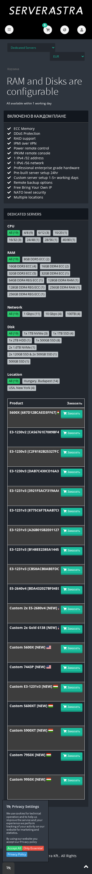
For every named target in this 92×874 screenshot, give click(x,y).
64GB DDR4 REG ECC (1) (26, 280)
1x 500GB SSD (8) (48, 340)
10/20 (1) (60, 233)
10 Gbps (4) (53, 314)
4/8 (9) (28, 233)
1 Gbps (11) (32, 314)
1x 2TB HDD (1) (19, 340)
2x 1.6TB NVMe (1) (22, 347)
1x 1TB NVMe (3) (36, 333)
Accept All (14, 848)
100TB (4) (73, 314)
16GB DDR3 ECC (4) (22, 266)
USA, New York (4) (22, 388)
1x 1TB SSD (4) (63, 333)
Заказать (73, 413)
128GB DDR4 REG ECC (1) (26, 287)
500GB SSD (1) (19, 361)
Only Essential (33, 848)
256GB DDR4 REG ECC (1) (26, 294)
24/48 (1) (33, 240)
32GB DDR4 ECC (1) (55, 273)
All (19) (13, 233)
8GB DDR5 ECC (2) (36, 259)
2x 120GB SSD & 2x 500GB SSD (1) (33, 354)
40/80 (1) (69, 240)
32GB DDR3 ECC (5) (22, 273)
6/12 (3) (43, 233)
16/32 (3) (15, 240)
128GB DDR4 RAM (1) (63, 280)
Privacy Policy (17, 854)
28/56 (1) (51, 240)
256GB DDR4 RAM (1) (65, 287)
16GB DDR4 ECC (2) (55, 266)
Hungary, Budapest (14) (41, 381)
